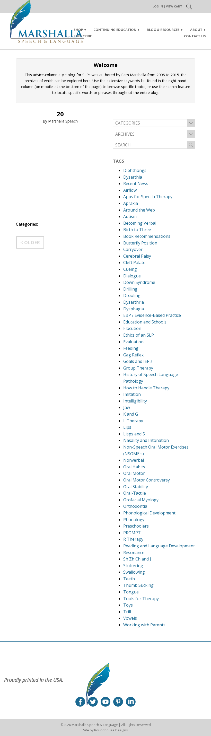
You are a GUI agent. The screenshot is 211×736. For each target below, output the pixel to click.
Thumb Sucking (138, 585)
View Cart (174, 6)
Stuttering (133, 565)
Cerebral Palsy (137, 256)
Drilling (130, 289)
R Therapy (133, 539)
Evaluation (133, 342)
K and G (130, 414)
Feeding (130, 348)
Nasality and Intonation (146, 440)
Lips (127, 427)
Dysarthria (133, 302)
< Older (30, 242)
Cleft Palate (134, 262)
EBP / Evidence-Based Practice (152, 315)
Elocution (132, 328)
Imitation (132, 394)
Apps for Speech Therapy (147, 196)
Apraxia (130, 203)
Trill (127, 612)
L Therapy (133, 421)
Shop (78, 29)
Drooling (131, 295)
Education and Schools (144, 322)
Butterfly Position (140, 243)
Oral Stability (135, 486)
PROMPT (132, 533)
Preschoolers (136, 526)
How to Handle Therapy (146, 388)
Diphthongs (134, 170)
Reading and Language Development (159, 546)
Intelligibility (135, 401)
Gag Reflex (133, 355)
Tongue (131, 592)
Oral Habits (134, 467)
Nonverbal (133, 460)
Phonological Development (149, 513)
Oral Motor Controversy (146, 480)
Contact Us (195, 36)
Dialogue (132, 276)
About (196, 29)
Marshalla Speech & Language (95, 724)
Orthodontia (135, 506)
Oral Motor (134, 473)
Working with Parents (144, 625)
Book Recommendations (146, 236)
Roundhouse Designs (111, 730)
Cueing (130, 269)
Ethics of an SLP (138, 335)
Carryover (133, 249)
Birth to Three (137, 229)
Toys (128, 605)
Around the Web (139, 210)
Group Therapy (138, 368)
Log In (158, 6)
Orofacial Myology (141, 500)
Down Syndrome (139, 282)
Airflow (130, 190)
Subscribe (83, 36)
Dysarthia (132, 177)
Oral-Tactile (134, 493)
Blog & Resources (163, 29)
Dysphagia (133, 309)
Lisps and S (134, 434)
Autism (130, 216)
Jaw (126, 407)
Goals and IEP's (138, 361)
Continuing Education (114, 29)
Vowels (130, 618)
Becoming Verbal (139, 223)
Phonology (133, 519)
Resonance (133, 552)
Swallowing (134, 572)
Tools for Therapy (141, 598)
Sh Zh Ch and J (137, 559)
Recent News (135, 183)
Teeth (129, 579)
